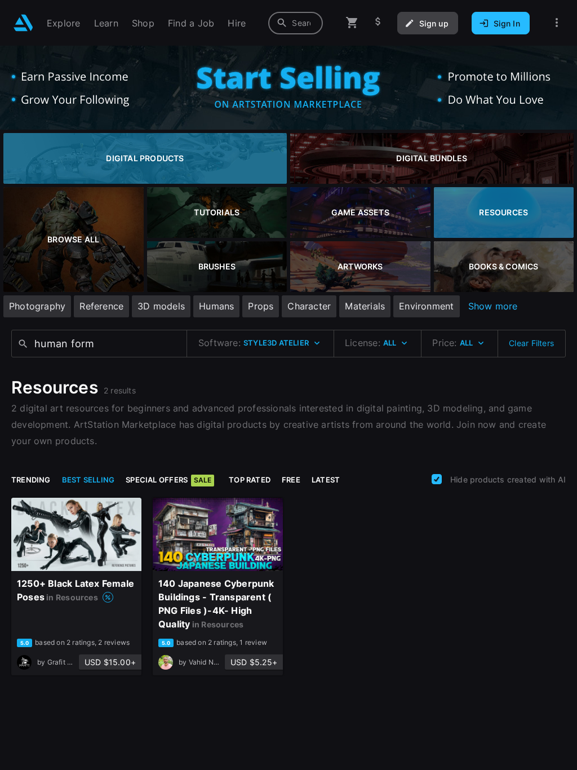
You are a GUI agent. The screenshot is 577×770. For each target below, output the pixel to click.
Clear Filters (531, 343)
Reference (101, 306)
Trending (31, 479)
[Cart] (352, 22)
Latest (326, 479)
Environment (426, 306)
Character (309, 306)
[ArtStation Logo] (23, 23)
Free (291, 479)
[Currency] (378, 22)
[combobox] (295, 23)
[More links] (556, 22)
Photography (37, 306)
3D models (161, 306)
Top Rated (249, 479)
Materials (365, 306)
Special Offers (168, 479)
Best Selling (88, 479)
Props (260, 306)
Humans (216, 306)
